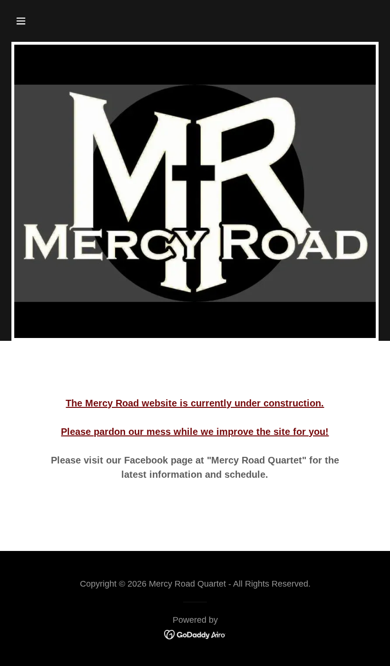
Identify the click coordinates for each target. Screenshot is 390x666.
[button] (53, 20)
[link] (195, 633)
